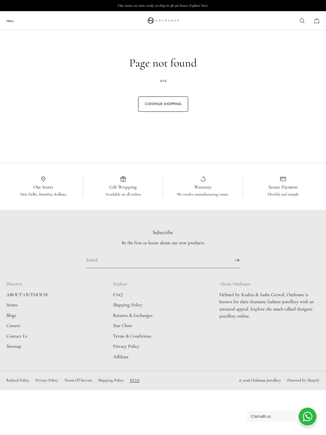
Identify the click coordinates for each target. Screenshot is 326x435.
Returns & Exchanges (132, 315)
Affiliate (121, 357)
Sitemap (13, 346)
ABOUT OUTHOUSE (27, 294)
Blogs (11, 315)
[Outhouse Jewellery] (163, 21)
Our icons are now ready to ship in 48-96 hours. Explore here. (163, 5)
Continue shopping (163, 103)
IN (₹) (134, 380)
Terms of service (78, 380)
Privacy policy (46, 380)
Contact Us (16, 336)
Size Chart (122, 325)
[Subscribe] (232, 260)
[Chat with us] (307, 416)
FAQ (118, 294)
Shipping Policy (128, 305)
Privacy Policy (126, 346)
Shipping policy (111, 380)
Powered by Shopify (303, 380)
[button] (302, 20)
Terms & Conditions (132, 336)
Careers (13, 325)
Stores (12, 305)
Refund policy (17, 380)
